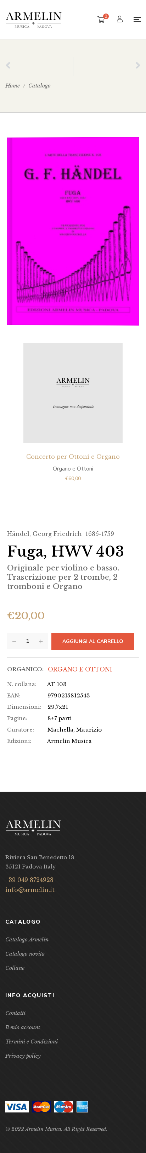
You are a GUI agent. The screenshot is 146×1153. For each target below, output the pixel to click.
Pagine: (17, 718)
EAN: (14, 695)
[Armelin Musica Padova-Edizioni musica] (33, 19)
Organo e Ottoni (80, 669)
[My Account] (120, 19)
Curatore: (20, 729)
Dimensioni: (24, 706)
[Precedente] (39, 66)
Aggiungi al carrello (92, 641)
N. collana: (21, 684)
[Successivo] (107, 66)
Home (12, 85)
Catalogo (39, 85)
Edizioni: (19, 741)
